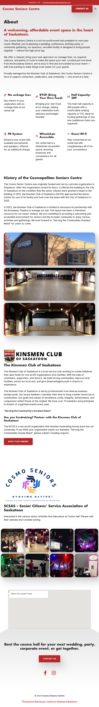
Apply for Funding (18, 441)
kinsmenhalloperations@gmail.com (57, 2)
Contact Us (82, 9)
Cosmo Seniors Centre (21, 9)
